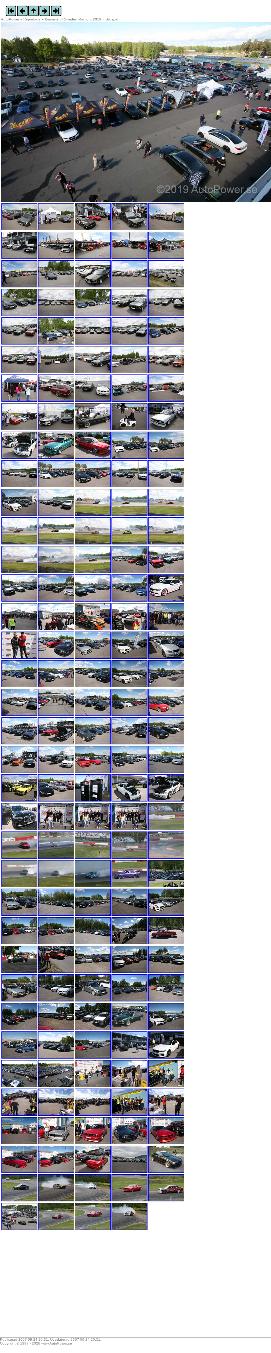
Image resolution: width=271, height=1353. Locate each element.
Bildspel (112, 19)
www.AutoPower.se (56, 1343)
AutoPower (10, 19)
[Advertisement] (45, 1286)
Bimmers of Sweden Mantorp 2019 (73, 19)
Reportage (32, 19)
